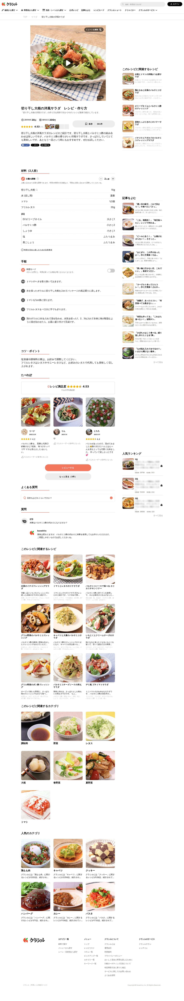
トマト (24, 201)
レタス (89, 743)
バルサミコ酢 (30, 225)
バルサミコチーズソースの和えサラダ (67, 685)
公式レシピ (73, 10)
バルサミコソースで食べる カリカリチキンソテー (100, 587)
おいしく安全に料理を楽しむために (119, 960)
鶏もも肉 (25, 870)
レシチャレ (143, 948)
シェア (26, 145)
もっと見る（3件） (68, 476)
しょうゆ (27, 230)
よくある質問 (110, 975)
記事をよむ (85, 10)
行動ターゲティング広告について (118, 963)
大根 (23, 782)
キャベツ (58, 870)
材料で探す (62, 944)
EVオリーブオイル (32, 219)
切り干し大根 (28, 189)
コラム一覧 (88, 952)
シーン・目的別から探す (68, 952)
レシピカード (99, 10)
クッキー (90, 870)
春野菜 (56, 782)
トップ (86, 944)
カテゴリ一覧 (89, 960)
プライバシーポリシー (113, 956)
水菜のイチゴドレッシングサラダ (35, 587)
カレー (56, 913)
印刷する (46, 145)
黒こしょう (28, 242)
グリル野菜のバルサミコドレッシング (35, 636)
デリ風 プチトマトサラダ (97, 684)
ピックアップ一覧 (91, 956)
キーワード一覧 (90, 963)
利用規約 (108, 952)
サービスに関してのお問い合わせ (118, 971)
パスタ (89, 913)
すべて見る (158, 362)
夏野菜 (89, 782)
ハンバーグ (27, 913)
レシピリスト (89, 948)
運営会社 (108, 948)
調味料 (24, 743)
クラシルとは (110, 944)
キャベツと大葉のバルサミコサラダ (67, 636)
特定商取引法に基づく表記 (115, 967)
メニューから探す (65, 948)
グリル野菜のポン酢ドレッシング (35, 685)
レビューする (68, 468)
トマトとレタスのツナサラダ (66, 586)
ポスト (36, 145)
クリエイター (130, 10)
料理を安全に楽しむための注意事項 (38, 250)
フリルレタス (28, 207)
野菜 (55, 743)
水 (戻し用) (27, 195)
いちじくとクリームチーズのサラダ (100, 636)
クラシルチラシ (145, 944)
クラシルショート (114, 10)
